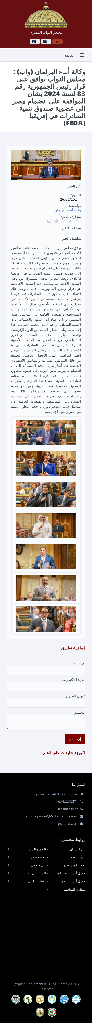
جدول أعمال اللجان (73, 881)
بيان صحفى (38, 865)
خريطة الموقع (67, 823)
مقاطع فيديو (38, 857)
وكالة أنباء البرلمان (68, 210)
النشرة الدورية (36, 873)
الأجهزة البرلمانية (35, 849)
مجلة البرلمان (37, 881)
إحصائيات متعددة (74, 865)
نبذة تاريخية (78, 857)
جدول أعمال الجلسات (71, 873)
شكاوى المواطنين (73, 889)
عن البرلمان (77, 849)
